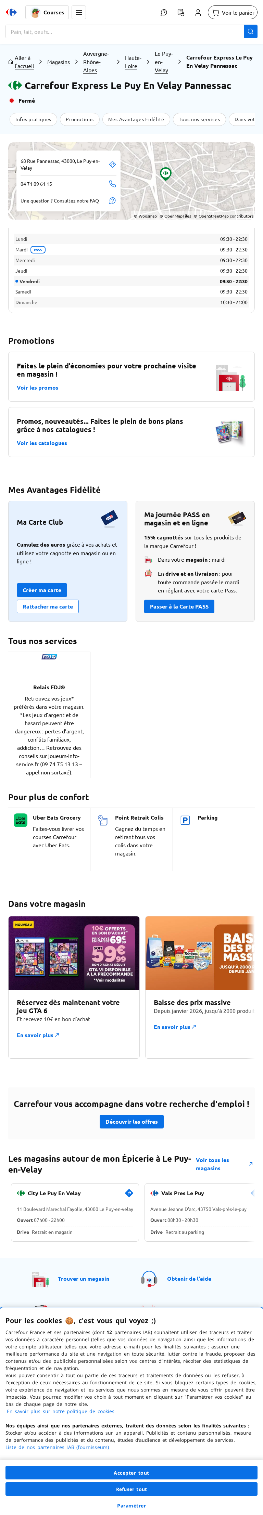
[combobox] (131, 31)
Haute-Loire (133, 61)
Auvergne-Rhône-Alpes (96, 61)
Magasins (58, 61)
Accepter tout (131, 1473)
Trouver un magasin (83, 1278)
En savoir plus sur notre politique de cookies (60, 1411)
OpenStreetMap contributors (223, 216)
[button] (79, 12)
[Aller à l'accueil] (11, 12)
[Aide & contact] (163, 12)
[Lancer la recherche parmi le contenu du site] (250, 31)
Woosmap (145, 216)
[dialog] (131, 1411)
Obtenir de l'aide (189, 1278)
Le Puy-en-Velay (164, 61)
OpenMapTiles (175, 216)
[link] (129, 1196)
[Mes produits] (181, 12)
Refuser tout (131, 1489)
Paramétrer (131, 1505)
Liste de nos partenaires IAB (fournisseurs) (57, 1447)
